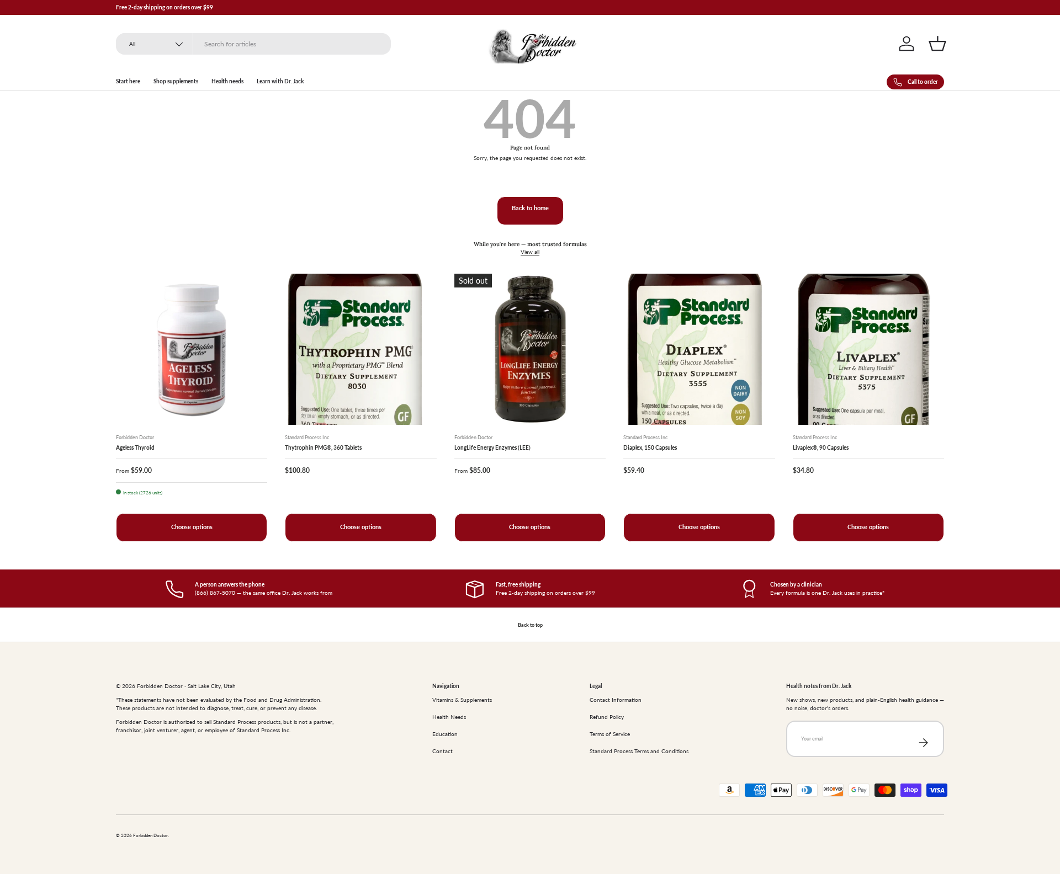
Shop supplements (175, 81)
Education (445, 734)
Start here (128, 81)
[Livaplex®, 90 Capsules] (868, 349)
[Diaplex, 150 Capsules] (699, 349)
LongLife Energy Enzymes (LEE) (492, 447)
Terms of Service (610, 734)
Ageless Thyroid (135, 447)
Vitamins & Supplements (462, 699)
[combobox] (253, 44)
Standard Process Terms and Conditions (639, 751)
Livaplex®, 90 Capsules (821, 447)
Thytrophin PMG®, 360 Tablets (323, 447)
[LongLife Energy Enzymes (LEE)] (530, 349)
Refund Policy (607, 716)
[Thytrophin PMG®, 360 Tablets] (360, 349)
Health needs (227, 81)
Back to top (530, 625)
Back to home (530, 208)
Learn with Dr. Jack (280, 81)
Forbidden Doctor (150, 835)
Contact (442, 751)
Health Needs (449, 716)
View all (530, 251)
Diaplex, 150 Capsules (650, 447)
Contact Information (616, 699)
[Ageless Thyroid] (191, 349)
